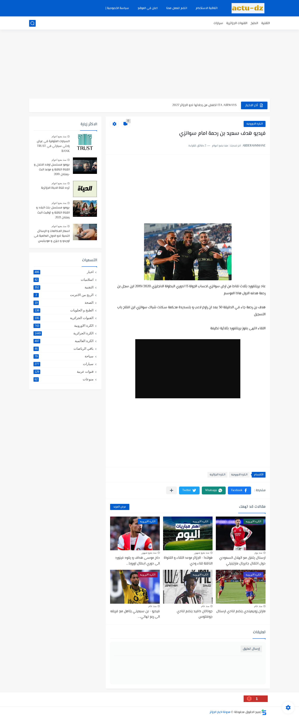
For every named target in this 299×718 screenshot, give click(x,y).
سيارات (218, 23)
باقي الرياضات (64, 348)
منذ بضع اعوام (59, 136)
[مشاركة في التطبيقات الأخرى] (171, 490)
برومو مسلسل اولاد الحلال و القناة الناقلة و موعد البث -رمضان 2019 (52, 169)
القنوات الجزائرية (236, 23)
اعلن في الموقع (147, 8)
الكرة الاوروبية (254, 124)
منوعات (64, 379)
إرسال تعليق (251, 648)
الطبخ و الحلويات (64, 310)
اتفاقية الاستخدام (206, 8)
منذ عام (258, 606)
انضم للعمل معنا (176, 8)
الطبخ (254, 23)
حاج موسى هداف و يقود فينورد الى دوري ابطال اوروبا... (137, 560)
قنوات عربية (64, 371)
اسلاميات (64, 279)
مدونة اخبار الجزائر (220, 712)
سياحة (64, 356)
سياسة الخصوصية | (117, 8)
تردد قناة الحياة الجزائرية (55, 188)
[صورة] (85, 142)
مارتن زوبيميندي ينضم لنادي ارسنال (241, 611)
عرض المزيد (119, 507)
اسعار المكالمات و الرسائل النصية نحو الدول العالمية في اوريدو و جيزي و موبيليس (52, 236)
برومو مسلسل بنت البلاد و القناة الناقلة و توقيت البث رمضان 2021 (53, 212)
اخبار (64, 272)
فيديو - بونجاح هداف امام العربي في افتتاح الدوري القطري (197, 106)
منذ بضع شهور (201, 552)
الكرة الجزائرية (217, 475)
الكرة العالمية (64, 341)
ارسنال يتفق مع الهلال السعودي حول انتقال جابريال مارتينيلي (242, 560)
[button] (239, 490)
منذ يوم (258, 552)
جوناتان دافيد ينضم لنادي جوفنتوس (195, 614)
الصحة (64, 302)
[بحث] (32, 23)
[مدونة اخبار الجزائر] (248, 8)
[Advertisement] (149, 64)
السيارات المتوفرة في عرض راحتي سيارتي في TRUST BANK (53, 146)
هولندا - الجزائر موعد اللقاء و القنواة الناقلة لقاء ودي (188, 560)
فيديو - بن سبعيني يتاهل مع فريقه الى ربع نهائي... (135, 614)
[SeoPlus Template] (264, 712)
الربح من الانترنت (64, 295)
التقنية (265, 23)
